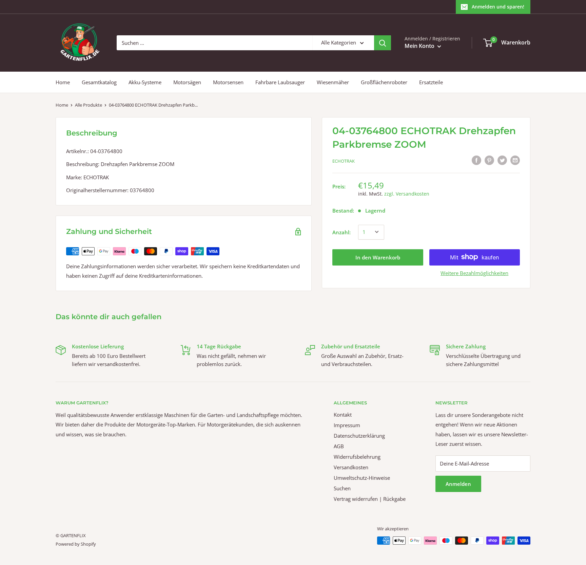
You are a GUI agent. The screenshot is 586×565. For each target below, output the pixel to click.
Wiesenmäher (333, 82)
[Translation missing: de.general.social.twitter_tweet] (502, 160)
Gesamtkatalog (99, 82)
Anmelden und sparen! (498, 6)
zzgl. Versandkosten (406, 193)
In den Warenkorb (377, 257)
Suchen (342, 488)
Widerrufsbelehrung (357, 456)
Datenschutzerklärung (359, 435)
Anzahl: (341, 232)
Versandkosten (351, 467)
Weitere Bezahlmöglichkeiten (474, 272)
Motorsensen (228, 82)
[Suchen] (382, 42)
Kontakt (343, 414)
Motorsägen (187, 82)
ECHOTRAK (343, 161)
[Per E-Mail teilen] (515, 160)
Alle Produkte (88, 105)
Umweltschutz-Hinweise (362, 477)
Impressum (347, 425)
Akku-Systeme (145, 82)
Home (63, 82)
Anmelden (458, 483)
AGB (339, 446)
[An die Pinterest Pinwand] (489, 160)
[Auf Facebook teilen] (476, 160)
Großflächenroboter (384, 82)
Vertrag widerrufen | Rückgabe (370, 498)
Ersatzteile (431, 82)
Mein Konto (420, 46)
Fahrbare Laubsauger (280, 82)
